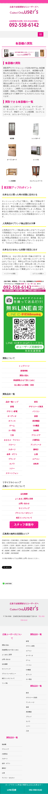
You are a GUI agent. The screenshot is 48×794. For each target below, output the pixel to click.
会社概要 (24, 494)
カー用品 (12, 430)
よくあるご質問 (7, 654)
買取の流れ (24, 375)
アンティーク (36, 445)
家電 (12, 407)
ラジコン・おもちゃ (8, 777)
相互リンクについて (24, 518)
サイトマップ (24, 508)
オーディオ (12, 416)
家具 (36, 402)
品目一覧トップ (12, 402)
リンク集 (5, 683)
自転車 (36, 464)
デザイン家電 (12, 411)
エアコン (36, 459)
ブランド (12, 459)
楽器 (36, 416)
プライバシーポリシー (24, 513)
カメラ (12, 464)
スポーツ (12, 449)
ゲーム (12, 426)
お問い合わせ (24, 503)
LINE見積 (11, 790)
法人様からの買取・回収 (24, 385)
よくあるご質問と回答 (24, 499)
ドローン (12, 445)
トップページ (24, 366)
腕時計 (36, 449)
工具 (12, 435)
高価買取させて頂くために (24, 380)
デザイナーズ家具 (36, 407)
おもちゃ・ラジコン (12, 440)
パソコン (36, 411)
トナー (12, 468)
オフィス (12, 421)
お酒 (36, 454)
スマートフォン (12, 473)
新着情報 (24, 371)
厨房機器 (36, 421)
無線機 (36, 430)
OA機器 (36, 426)
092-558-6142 (35, 790)
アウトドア (35, 435)
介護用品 (36, 440)
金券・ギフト (12, 454)
